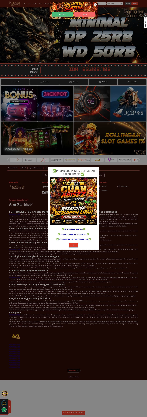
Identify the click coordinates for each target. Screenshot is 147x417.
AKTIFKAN (62, 14)
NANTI (85, 14)
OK (73, 245)
